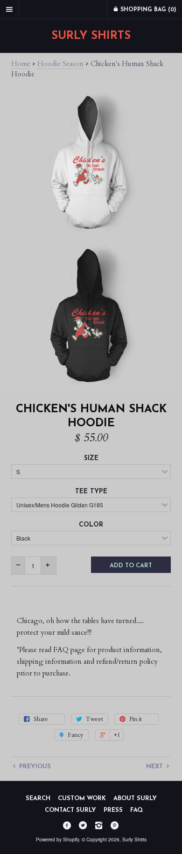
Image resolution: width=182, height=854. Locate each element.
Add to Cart (131, 566)
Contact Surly (70, 810)
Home (20, 63)
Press (113, 810)
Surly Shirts (91, 36)
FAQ (136, 810)
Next (155, 767)
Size (91, 458)
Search (38, 798)
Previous (34, 767)
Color (91, 524)
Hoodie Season (60, 63)
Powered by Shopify (57, 839)
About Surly (135, 798)
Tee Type (91, 491)
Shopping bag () (147, 10)
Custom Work (82, 798)
